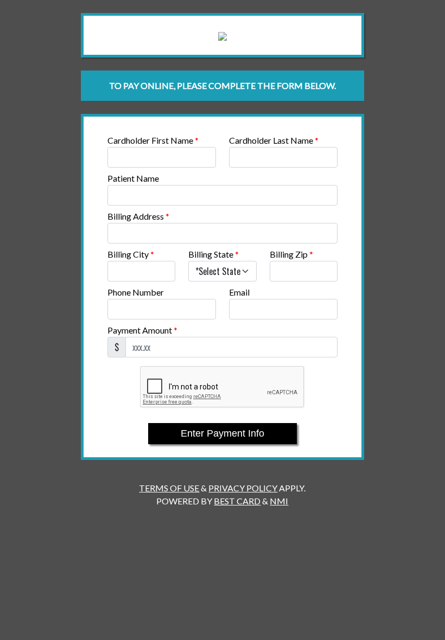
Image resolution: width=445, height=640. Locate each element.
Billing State (213, 254)
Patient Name (133, 178)
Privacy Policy (242, 488)
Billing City (130, 254)
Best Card (237, 501)
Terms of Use (169, 488)
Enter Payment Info (222, 433)
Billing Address (138, 216)
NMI (279, 501)
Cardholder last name (274, 140)
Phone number (135, 292)
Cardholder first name (153, 140)
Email (239, 292)
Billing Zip (291, 254)
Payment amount (142, 330)
